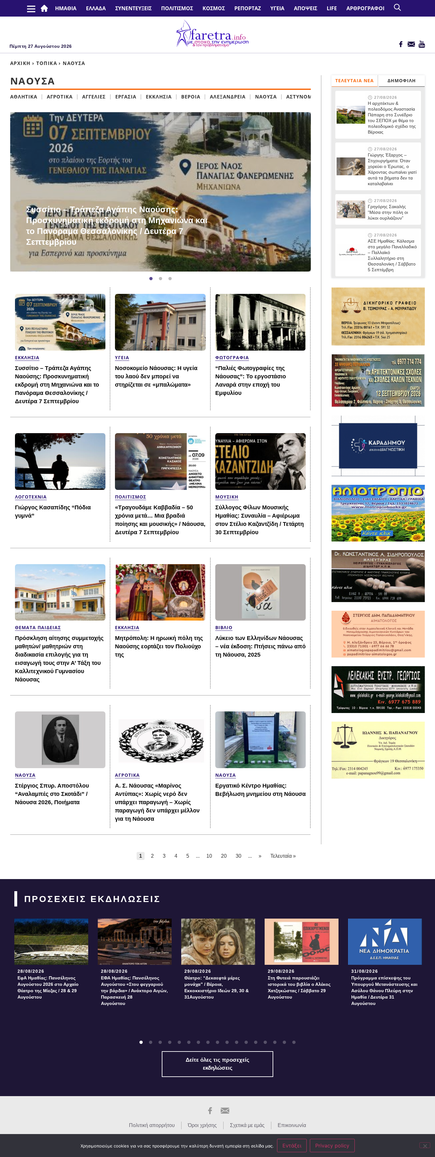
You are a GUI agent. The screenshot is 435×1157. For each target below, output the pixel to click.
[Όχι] (424, 1145)
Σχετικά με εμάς (247, 1125)
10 (209, 856)
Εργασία (125, 96)
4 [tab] (170, 1042)
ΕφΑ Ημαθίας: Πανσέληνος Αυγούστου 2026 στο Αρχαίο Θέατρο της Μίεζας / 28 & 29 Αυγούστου (48, 987)
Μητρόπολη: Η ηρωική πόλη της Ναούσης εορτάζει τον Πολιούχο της (159, 646)
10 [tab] (227, 1042)
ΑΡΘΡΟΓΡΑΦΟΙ (365, 8)
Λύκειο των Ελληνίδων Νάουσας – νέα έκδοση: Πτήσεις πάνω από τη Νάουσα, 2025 (260, 646)
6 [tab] (189, 1042)
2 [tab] (160, 279)
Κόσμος (214, 8)
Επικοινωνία (292, 1125)
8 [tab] (208, 1042)
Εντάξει (291, 1145)
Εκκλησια (159, 96)
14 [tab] (265, 1042)
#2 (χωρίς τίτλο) (45, 8)
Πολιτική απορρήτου (152, 1125)
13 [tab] (256, 1042)
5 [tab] (179, 1042)
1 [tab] (151, 279)
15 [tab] (275, 1042)
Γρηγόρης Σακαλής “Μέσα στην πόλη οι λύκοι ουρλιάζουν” (388, 212)
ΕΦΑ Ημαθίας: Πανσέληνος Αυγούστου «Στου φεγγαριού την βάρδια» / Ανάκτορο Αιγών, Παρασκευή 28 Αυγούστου (134, 990)
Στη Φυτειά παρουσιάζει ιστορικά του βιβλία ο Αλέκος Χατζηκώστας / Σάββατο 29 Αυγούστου (299, 987)
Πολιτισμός (177, 8)
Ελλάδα (96, 8)
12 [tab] (246, 1042)
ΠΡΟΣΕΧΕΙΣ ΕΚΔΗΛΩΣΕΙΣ (92, 899)
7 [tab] (198, 1042)
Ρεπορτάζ (247, 8)
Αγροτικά (60, 96)
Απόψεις (305, 8)
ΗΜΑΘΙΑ (65, 8)
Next (314, 192)
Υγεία (277, 8)
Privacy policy (332, 1145)
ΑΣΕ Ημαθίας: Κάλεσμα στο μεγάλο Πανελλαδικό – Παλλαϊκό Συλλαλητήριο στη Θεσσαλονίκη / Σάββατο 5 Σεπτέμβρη (392, 255)
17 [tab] (294, 1042)
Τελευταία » (283, 856)
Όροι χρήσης (202, 1125)
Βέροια (190, 96)
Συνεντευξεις (133, 8)
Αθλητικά (23, 96)
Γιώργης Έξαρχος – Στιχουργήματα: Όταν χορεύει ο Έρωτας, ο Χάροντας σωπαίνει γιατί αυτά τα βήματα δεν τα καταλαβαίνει (392, 169)
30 (238, 856)
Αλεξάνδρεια (228, 96)
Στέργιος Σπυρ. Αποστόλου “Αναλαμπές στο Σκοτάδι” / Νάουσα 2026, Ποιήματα (52, 793)
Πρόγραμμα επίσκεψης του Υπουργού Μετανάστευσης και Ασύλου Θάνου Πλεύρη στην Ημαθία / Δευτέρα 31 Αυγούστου (384, 990)
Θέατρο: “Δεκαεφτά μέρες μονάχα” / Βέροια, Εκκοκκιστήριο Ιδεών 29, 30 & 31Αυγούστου (216, 987)
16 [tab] (284, 1042)
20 (224, 856)
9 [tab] (217, 1042)
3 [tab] (170, 279)
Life (332, 8)
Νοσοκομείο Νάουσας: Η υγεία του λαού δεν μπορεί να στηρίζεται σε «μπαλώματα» (156, 376)
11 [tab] (236, 1042)
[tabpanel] (160, 192)
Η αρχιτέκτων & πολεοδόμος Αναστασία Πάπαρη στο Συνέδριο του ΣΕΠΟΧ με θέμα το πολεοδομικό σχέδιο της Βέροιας (392, 118)
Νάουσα (266, 96)
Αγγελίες (94, 96)
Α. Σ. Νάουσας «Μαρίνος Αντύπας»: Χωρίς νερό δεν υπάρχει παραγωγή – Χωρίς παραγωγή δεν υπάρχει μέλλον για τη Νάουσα (157, 802)
